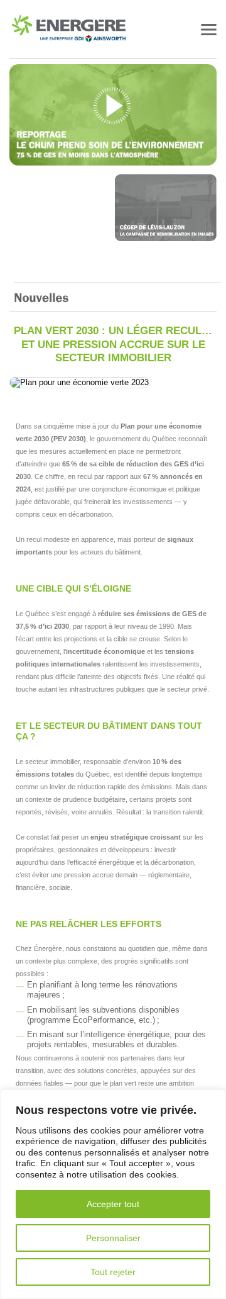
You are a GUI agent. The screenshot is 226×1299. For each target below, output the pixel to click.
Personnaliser (113, 1238)
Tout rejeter (113, 1272)
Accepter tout (113, 1204)
